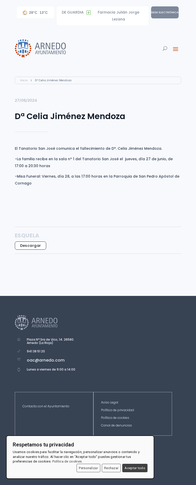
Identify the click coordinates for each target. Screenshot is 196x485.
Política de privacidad (117, 410)
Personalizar (88, 468)
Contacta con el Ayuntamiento (45, 406)
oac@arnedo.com (46, 360)
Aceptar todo (135, 468)
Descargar (30, 245)
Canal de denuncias (116, 426)
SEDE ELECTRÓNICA (165, 12)
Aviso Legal (109, 403)
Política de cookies (115, 418)
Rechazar (111, 468)
